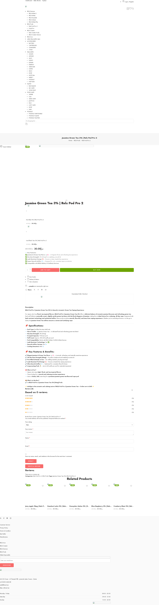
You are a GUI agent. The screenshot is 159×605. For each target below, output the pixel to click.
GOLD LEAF (32, 90)
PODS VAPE (30, 92)
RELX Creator (31, 30)
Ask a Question (33, 282)
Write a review (34, 466)
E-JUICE (29, 84)
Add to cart (46, 270)
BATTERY (31, 43)
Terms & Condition (5, 531)
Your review (29, 429)
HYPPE (31, 69)
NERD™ (31, 77)
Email (27, 446)
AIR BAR (31, 56)
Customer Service (5, 525)
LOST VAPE (32, 105)
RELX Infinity (32, 15)
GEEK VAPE (32, 99)
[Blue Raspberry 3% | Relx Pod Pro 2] (101, 493)
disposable (30, 52)
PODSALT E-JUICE (34, 116)
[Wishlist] (130, 8)
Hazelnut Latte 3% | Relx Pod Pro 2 (57, 506)
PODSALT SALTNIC (34, 118)
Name (27, 438)
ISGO (30, 71)
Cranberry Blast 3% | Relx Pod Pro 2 (124, 506)
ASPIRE (31, 94)
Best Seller (3, 534)
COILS (30, 50)
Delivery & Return (34, 279)
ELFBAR (31, 62)
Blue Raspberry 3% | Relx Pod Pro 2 (101, 506)
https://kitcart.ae (4, 588)
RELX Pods (30, 24)
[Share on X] (34, 290)
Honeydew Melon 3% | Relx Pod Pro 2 (79, 506)
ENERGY (31, 65)
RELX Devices (31, 11)
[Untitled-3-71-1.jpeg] (32, 152)
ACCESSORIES (31, 41)
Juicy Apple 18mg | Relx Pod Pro (35, 506)
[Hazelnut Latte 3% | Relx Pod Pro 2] (57, 493)
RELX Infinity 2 (32, 13)
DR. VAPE (32, 88)
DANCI (31, 60)
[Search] (133, 9)
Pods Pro (31, 28)
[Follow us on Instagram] (10, 518)
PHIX (30, 109)
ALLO (30, 58)
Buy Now (96, 270)
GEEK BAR (32, 67)
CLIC (30, 97)
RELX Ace (30, 37)
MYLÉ (30, 73)
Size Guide (32, 277)
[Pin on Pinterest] (42, 290)
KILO (30, 103)
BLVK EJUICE (32, 86)
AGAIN (31, 54)
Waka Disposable (5, 555)
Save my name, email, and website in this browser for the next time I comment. (48, 456)
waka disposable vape (33, 39)
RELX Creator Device (35, 35)
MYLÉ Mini (32, 75)
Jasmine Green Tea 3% (59, 476)
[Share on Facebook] (38, 290)
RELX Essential (33, 18)
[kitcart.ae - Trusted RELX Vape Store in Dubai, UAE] (28, 6)
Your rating (28, 422)
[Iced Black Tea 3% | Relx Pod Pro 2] (26, 232)
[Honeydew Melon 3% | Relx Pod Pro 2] (79, 493)
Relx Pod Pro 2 (33, 26)
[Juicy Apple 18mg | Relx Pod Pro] (35, 493)
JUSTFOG (31, 101)
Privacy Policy (4, 528)
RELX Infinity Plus (33, 22)
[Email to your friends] (45, 290)
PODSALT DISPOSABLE (35, 114)
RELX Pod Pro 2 (71, 476)
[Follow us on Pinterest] (7, 518)
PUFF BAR (32, 82)
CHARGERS (32, 47)
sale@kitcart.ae (4, 585)
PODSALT (32, 79)
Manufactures (4, 537)
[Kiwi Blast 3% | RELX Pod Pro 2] (26, 212)
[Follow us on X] (0, 518)
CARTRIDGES (33, 45)
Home (70, 140)
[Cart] (128, 8)
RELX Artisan (32, 20)
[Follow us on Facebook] (4, 518)
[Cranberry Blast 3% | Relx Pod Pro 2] (124, 493)
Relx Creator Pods (34, 33)
